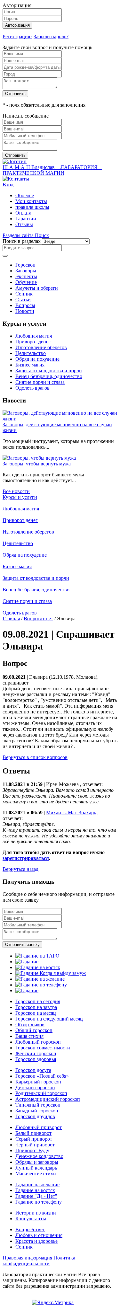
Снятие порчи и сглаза (40, 382)
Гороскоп (25, 265)
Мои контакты (31, 201)
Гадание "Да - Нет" (36, 1196)
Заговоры (25, 270)
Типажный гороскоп (37, 1105)
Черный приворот (35, 1144)
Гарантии (25, 218)
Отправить (15, 93)
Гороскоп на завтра (36, 1007)
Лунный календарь (36, 1168)
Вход (8, 184)
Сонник (24, 293)
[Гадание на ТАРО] (37, 956)
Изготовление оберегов (41, 347)
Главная (11, 618)
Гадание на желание (37, 1184)
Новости (24, 311)
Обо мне (24, 195)
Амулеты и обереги (36, 288)
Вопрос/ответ (38, 618)
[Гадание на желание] (40, 979)
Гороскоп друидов (35, 1116)
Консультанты (30, 1218)
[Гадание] (26, 961)
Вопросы (25, 305)
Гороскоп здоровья (35, 1059)
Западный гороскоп (36, 1110)
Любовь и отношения (38, 1235)
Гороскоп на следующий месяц (49, 1018)
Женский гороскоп (35, 1053)
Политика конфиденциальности (39, 1260)
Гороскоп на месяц (35, 1013)
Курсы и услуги (20, 497)
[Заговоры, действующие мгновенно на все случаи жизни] (60, 418)
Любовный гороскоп (38, 1042)
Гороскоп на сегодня (37, 1001)
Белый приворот (33, 1133)
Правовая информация (27, 1257)
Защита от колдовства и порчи (48, 370)
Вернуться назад (20, 869)
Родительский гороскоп (41, 1093)
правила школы (32, 207)
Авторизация (17, 25)
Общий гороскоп (33, 1030)
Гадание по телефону (38, 1202)
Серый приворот (33, 1139)
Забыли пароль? (51, 36)
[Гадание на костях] (37, 967)
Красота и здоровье (36, 1241)
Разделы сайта (19, 235)
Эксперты (26, 276)
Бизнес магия (29, 364)
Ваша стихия (29, 1036)
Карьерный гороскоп (38, 1081)
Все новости (16, 491)
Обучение (26, 282)
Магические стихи (35, 1173)
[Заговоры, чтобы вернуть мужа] (39, 458)
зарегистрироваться (26, 858)
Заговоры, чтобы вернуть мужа (37, 463)
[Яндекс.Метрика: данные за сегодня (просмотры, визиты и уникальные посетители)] (53, 1302)
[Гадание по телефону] (41, 984)
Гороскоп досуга (33, 1070)
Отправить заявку (22, 944)
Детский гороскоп (35, 1087)
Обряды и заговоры (36, 1162)
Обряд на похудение (37, 359)
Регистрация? (17, 36)
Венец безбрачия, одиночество (48, 376)
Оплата (23, 213)
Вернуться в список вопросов (35, 757)
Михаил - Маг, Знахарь (71, 812)
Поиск (42, 235)
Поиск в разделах (22, 241)
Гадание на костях (35, 1190)
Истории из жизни (35, 1212)
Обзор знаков (29, 1024)
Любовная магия (33, 336)
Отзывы (24, 224)
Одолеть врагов (32, 388)
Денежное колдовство (39, 1156)
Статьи (23, 299)
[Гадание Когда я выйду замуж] (50, 973)
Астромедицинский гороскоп (47, 1099)
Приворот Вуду (32, 1150)
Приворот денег (33, 341)
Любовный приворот (38, 1127)
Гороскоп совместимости (42, 1047)
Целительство (30, 353)
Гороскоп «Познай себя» (42, 1076)
